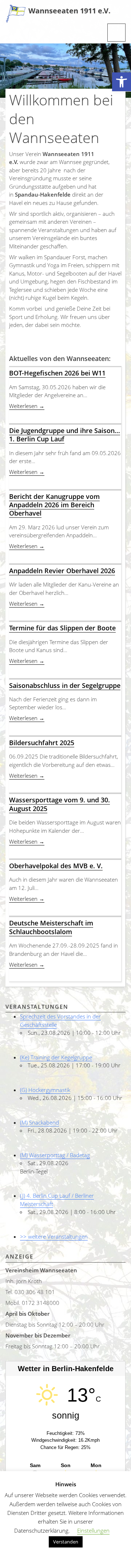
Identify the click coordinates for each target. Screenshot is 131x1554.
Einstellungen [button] (93, 1530)
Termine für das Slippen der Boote (62, 627)
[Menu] (116, 33)
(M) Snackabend (39, 1122)
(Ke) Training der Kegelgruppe (56, 1057)
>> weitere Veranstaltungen (54, 1236)
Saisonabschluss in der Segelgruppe (64, 685)
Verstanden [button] (65, 1541)
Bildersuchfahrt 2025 (41, 742)
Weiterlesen (26, 406)
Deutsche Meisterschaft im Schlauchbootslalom (51, 927)
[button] (121, 82)
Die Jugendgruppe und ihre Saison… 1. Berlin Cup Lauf (64, 434)
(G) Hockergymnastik (45, 1089)
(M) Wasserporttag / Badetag (55, 1155)
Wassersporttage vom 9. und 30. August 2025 (59, 803)
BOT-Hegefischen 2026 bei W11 (57, 373)
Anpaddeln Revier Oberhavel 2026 (62, 570)
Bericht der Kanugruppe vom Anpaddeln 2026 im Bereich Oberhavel (54, 505)
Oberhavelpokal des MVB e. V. (56, 865)
